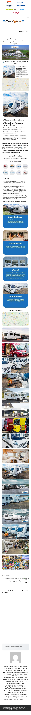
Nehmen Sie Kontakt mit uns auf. (13, 646)
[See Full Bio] (26, 700)
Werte (9, 708)
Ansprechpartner (22, 707)
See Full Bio (22, 700)
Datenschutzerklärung (19, 708)
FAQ (26, 707)
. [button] (20, 152)
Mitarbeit (13, 708)
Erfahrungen (13, 709)
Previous (22, 31)
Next (27, 31)
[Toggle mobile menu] (28, 17)
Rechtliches (5, 708)
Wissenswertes (20, 709)
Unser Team (15, 707)
